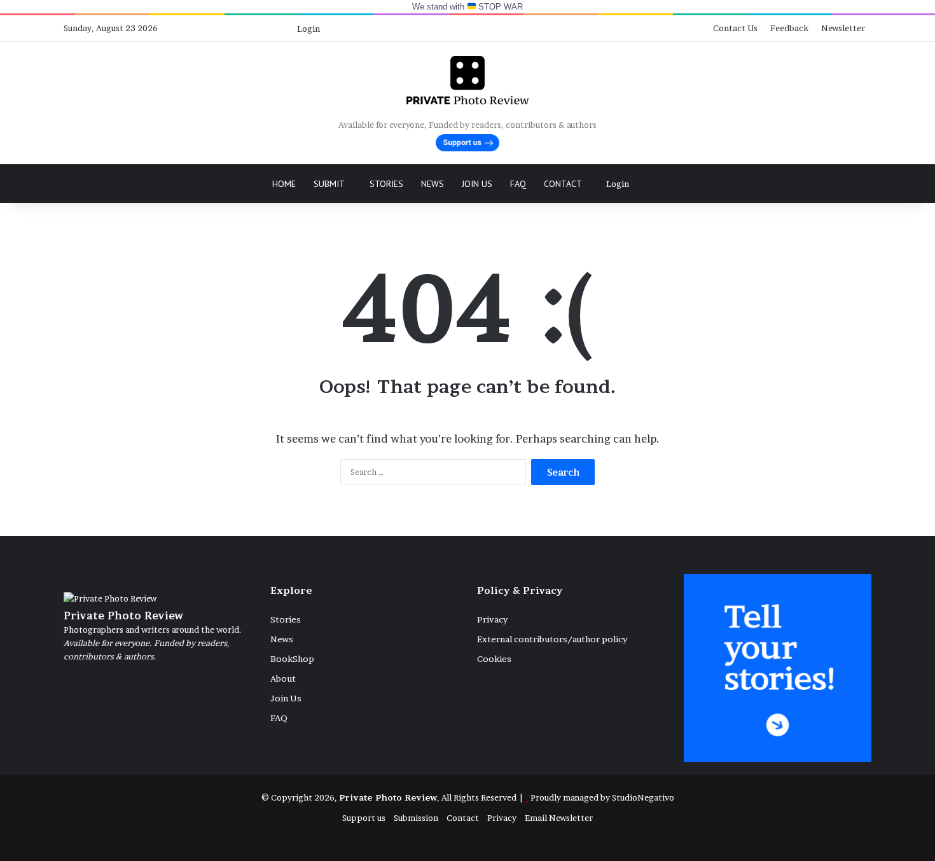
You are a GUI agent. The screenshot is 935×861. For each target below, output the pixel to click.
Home (284, 183)
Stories (386, 183)
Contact (563, 183)
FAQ (518, 183)
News (432, 183)
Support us (363, 818)
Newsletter (843, 28)
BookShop (292, 659)
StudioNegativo (643, 797)
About (283, 678)
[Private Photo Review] (467, 80)
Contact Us (735, 28)
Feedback (789, 28)
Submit (329, 183)
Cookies (494, 659)
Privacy (492, 619)
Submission (416, 818)
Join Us (477, 183)
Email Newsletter (559, 818)
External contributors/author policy (552, 639)
